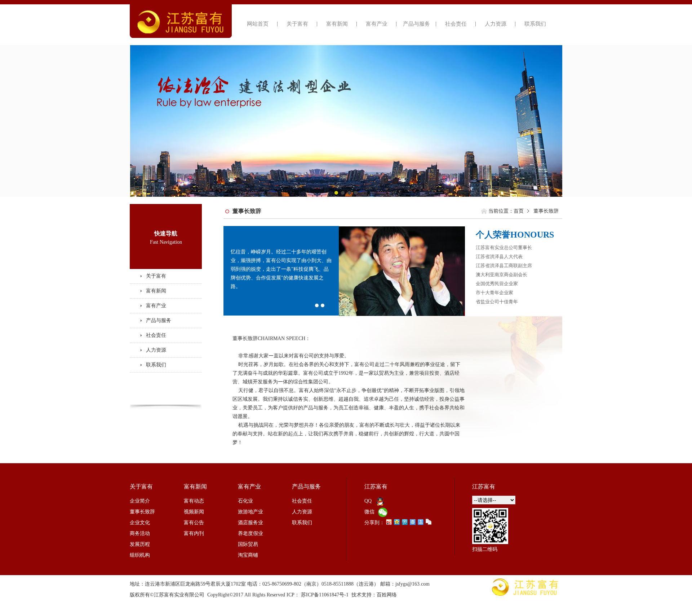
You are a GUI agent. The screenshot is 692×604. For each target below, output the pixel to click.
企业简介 (140, 501)
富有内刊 (194, 533)
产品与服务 (416, 24)
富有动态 (194, 501)
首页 (519, 211)
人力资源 (495, 24)
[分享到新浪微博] (388, 521)
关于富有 (297, 24)
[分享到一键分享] (420, 521)
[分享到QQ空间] (396, 521)
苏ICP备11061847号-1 (325, 595)
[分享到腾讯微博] (404, 521)
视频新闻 (194, 511)
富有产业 (376, 24)
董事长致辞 (142, 511)
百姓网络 (387, 595)
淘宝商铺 (248, 555)
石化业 (245, 501)
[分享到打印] (412, 521)
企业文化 (140, 522)
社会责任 (456, 24)
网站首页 (258, 24)
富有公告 (194, 522)
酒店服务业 (250, 522)
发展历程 (140, 544)
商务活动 (140, 533)
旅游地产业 (250, 511)
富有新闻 (337, 24)
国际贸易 (248, 544)
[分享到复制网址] (428, 521)
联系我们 (535, 24)
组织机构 (140, 555)
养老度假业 (250, 533)
